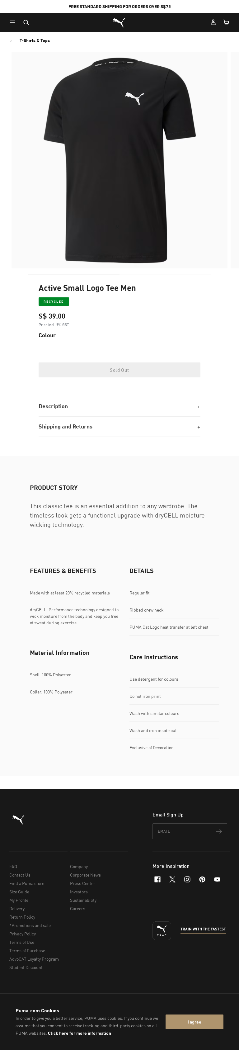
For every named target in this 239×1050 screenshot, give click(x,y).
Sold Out (119, 370)
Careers (77, 908)
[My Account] (213, 22)
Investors (79, 891)
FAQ (13, 866)
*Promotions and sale (30, 925)
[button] (14, 22)
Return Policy (22, 917)
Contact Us (19, 874)
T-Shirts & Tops (35, 40)
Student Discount (26, 967)
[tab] (74, 275)
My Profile (18, 900)
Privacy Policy (22, 933)
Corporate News (85, 874)
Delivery (17, 908)
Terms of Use (21, 942)
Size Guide (19, 891)
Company (79, 866)
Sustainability (83, 900)
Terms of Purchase (27, 950)
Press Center (82, 883)
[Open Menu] (14, 22)
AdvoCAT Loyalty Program (34, 959)
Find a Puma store (26, 883)
